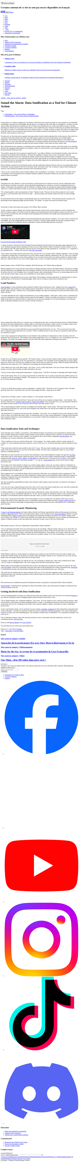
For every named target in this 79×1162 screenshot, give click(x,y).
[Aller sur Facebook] (41, 754)
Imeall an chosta (17, 515)
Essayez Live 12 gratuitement (14, 31)
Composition (9, 631)
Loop (6, 91)
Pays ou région (5, 1155)
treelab (74, 187)
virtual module (48, 460)
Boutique (7, 24)
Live (6, 16)
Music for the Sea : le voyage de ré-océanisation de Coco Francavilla (34, 651)
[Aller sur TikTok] (41, 1050)
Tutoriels (7, 88)
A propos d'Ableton (11, 47)
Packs (6, 26)
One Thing (8, 93)
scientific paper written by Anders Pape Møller (30, 402)
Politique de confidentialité (56, 1157)
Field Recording (18, 631)
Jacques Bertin (64, 436)
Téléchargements (10, 86)
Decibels (74, 595)
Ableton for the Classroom (13, 42)
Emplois (7, 49)
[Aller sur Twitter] (41, 828)
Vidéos (7, 89)
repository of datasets (47, 609)
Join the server (18, 619)
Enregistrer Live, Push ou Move (14, 675)
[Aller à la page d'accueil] (3, 12)
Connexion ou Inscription (12, 33)
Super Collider (22, 458)
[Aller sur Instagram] (41, 976)
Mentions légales (10, 1158)
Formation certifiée (10, 46)
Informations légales (27, 1157)
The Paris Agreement (35, 250)
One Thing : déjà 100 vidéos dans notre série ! (23, 660)
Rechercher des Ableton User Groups (16, 1142)
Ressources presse (15, 1157)
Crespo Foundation (60, 514)
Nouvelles (8, 84)
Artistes (7, 82)
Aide (6, 28)
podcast (70, 287)
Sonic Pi (14, 458)
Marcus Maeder (14, 622)
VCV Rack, (62, 458)
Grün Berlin (7, 567)
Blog (6, 40)
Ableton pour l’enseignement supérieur (16, 44)
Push (6, 17)
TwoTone (72, 455)
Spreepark (74, 567)
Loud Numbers (5, 287)
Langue (3, 1153)
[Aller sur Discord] (41, 1124)
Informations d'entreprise (40, 1157)
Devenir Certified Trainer (12, 1145)
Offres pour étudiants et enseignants (15, 1131)
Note (6, 21)
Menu (7, 12)
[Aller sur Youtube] (41, 902)
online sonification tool (67, 500)
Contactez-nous (5, 1157)
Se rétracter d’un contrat (23, 1158)
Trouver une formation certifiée (14, 1144)
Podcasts (7, 94)
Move (6, 19)
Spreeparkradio (5, 586)
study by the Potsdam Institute (11, 512)
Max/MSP (33, 458)
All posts (7, 81)
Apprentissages (9, 51)
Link (6, 23)
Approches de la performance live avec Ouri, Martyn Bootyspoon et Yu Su (37, 643)
